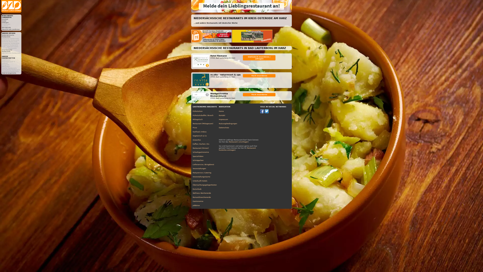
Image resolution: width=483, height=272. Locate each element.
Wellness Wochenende (202, 193)
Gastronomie (198, 201)
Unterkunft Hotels (200, 181)
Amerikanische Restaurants (7, 50)
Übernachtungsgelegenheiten (205, 185)
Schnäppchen (198, 160)
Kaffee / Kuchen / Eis (201, 144)
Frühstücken (198, 111)
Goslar (4, 21)
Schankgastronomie (201, 152)
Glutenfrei (197, 140)
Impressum (223, 119)
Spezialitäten (198, 156)
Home (221, 111)
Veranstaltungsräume (201, 177)
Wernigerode (6, 27)
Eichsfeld (5, 19)
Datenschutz (224, 128)
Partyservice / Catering (202, 173)
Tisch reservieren (259, 76)
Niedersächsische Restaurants (8, 36)
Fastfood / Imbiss (200, 132)
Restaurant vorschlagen (238, 142)
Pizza (195, 128)
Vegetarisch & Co (200, 136)
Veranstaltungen (199, 168)
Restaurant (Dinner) (201, 148)
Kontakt (222, 115)
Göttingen (5, 22)
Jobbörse (196, 205)
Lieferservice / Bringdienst (203, 164)
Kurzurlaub (197, 189)
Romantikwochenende (202, 197)
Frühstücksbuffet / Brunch (203, 115)
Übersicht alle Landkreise (11, 29)
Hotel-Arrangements (9, 73)
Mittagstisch (198, 119)
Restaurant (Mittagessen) (203, 124)
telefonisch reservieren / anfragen (259, 58)
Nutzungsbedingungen (228, 124)
